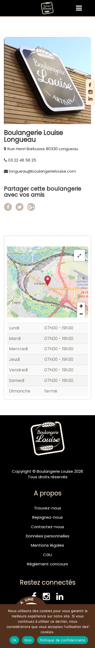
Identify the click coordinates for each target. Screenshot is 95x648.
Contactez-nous (47, 526)
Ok (14, 640)
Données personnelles (47, 536)
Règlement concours (47, 564)
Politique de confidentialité (63, 640)
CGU (47, 554)
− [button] (81, 314)
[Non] (88, 626)
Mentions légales (47, 545)
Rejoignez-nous (47, 517)
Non (28, 640)
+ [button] (81, 306)
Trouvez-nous (47, 508)
